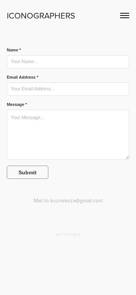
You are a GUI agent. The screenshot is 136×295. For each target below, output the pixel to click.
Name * (14, 50)
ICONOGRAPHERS (41, 15)
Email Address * (22, 77)
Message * (17, 104)
